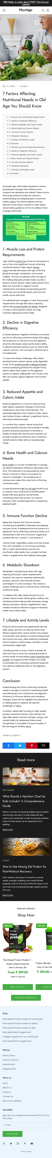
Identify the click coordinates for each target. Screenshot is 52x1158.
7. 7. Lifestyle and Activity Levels (20, 140)
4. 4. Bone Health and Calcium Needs (23, 128)
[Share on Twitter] (20, 746)
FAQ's (5, 1083)
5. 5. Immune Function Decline (20, 132)
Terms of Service (11, 1060)
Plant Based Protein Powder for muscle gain (23, 1019)
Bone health (8, 464)
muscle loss (20, 261)
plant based (8, 789)
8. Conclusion (13, 143)
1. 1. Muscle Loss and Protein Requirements (26, 117)
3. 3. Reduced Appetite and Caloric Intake (24, 124)
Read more (8, 829)
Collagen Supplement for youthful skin (21, 1036)
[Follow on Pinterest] (24, 1143)
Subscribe (13, 1134)
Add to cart (17, 987)
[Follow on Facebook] (4, 1143)
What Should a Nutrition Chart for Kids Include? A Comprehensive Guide (24, 801)
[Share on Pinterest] (32, 746)
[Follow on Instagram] (18, 1143)
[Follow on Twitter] (11, 1143)
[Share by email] (43, 746)
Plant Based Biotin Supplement (17, 1032)
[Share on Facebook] (8, 746)
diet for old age (28, 488)
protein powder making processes (31, 364)
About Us (7, 1087)
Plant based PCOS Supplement (17, 1041)
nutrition (24, 86)
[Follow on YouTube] (31, 1143)
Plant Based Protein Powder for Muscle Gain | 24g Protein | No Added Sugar (18, 960)
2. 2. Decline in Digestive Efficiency (22, 121)
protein (6, 860)
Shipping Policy (9, 1068)
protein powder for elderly (26, 306)
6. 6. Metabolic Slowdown (18, 136)
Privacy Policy (9, 1055)
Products (7, 1092)
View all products (26, 997)
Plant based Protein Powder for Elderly (20, 1023)
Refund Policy (9, 1064)
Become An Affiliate (12, 1101)
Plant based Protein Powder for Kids (19, 1028)
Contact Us (8, 1096)
